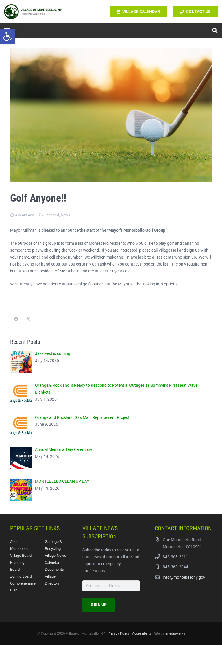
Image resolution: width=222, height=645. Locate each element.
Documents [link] (54, 569)
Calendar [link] (52, 562)
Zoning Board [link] (21, 576)
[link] (7, 36)
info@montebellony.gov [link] (184, 577)
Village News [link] (55, 555)
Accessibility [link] (141, 633)
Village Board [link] (21, 555)
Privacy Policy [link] (119, 633)
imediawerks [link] (175, 633)
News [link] (65, 215)
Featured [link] (52, 215)
